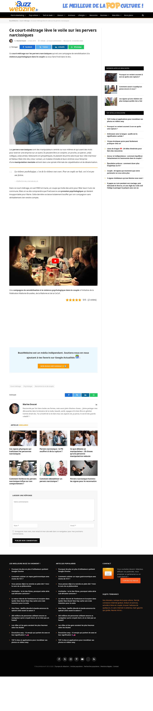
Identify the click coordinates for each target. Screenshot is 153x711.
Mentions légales (106, 666)
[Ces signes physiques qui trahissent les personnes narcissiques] (23, 438)
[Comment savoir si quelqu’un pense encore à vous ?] (111, 89)
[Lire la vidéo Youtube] (55, 261)
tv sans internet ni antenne (121, 608)
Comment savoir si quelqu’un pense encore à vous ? (130, 87)
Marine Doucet (21, 41)
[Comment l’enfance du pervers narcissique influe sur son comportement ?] (23, 468)
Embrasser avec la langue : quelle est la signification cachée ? (122, 135)
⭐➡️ (53, 366)
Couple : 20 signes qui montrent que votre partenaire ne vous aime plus (123, 172)
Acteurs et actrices (131, 603)
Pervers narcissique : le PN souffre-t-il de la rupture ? (51, 450)
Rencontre (93, 15)
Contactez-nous (130, 580)
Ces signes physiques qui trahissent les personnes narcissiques (20, 451)
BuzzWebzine (13, 21)
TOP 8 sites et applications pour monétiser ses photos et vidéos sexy (125, 120)
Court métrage (24, 21)
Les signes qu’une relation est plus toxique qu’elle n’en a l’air (130, 100)
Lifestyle (81, 15)
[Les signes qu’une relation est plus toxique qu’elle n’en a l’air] (111, 101)
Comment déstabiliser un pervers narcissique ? (51, 480)
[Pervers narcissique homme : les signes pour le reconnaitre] (84, 468)
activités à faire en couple (112, 605)
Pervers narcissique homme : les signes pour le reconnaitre (83, 480)
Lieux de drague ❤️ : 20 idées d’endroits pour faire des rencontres (124, 150)
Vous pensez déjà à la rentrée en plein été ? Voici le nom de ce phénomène (30, 585)
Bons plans (128, 15)
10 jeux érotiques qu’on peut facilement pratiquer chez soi (122, 142)
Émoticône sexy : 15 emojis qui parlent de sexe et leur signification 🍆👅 (31, 634)
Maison (60, 15)
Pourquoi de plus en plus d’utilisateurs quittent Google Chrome (30, 570)
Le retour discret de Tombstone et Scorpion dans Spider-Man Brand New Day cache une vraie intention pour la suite (30, 601)
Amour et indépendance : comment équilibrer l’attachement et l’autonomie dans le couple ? (125, 157)
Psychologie (28, 386)
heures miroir (116, 610)
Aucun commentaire (55, 41)
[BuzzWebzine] (23, 6)
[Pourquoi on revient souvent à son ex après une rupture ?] (111, 77)
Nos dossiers (107, 600)
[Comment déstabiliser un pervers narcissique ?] (53, 468)
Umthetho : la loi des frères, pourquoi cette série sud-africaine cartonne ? (30, 592)
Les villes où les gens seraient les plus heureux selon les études (29, 626)
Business (103, 15)
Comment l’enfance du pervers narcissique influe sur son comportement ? (22, 481)
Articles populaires (76, 666)
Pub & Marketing (17, 15)
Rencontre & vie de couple (44, 386)
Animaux (71, 15)
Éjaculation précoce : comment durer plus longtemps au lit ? (123, 164)
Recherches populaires (91, 666)
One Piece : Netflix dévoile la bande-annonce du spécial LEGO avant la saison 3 (30, 609)
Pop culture (33, 15)
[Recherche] (143, 15)
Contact (116, 666)
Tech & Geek (48, 15)
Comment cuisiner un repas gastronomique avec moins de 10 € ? (30, 577)
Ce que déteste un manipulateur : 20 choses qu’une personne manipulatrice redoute (81, 452)
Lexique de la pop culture (123, 600)
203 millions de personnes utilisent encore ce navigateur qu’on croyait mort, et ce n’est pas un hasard (30, 618)
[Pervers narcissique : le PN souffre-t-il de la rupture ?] (53, 438)
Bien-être (116, 15)
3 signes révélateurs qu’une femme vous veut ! (125, 178)
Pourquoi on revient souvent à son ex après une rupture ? (131, 75)
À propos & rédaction (62, 666)
